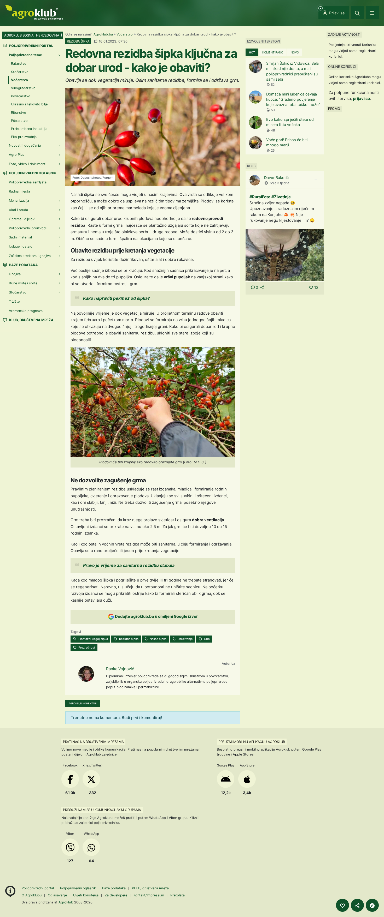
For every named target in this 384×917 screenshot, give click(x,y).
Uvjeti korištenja (85, 895)
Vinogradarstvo (23, 88)
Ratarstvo (18, 63)
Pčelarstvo (19, 121)
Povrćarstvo (20, 96)
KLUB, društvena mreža (31, 320)
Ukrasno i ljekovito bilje (29, 104)
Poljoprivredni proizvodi (27, 228)
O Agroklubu (32, 895)
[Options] (315, 179)
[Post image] (285, 254)
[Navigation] (372, 12)
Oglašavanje (57, 895)
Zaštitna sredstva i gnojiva (30, 256)
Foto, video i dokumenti (27, 164)
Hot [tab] (252, 52)
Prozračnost (86, 647)
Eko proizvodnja (24, 137)
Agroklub (66, 902)
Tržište (14, 301)
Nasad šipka (157, 639)
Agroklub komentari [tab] (83, 703)
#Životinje (281, 196)
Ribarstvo (18, 113)
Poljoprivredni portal (38, 888)
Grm (206, 639)
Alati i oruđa (18, 210)
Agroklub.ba (103, 34)
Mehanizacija (19, 200)
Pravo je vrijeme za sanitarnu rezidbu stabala (128, 565)
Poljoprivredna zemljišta (27, 182)
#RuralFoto (259, 196)
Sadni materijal (20, 237)
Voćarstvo (125, 34)
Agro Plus (16, 155)
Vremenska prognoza (26, 311)
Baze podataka (23, 265)
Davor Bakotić (276, 177)
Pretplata (177, 895)
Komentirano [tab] (272, 52)
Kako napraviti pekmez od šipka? (116, 298)
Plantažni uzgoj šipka (93, 639)
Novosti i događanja (25, 145)
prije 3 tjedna (279, 183)
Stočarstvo (19, 72)
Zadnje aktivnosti (344, 34)
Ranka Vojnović (120, 668)
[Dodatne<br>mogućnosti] (372, 905)
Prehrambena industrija (29, 129)
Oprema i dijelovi (22, 219)
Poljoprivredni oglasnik (32, 173)
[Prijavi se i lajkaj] (342, 905)
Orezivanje (185, 639)
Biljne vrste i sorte (23, 283)
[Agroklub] (34, 12)
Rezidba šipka (128, 639)
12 (316, 287)
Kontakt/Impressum (148, 895)
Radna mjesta (19, 191)
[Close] (357, 12)
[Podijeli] (357, 905)
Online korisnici (342, 66)
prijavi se (361, 98)
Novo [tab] (295, 52)
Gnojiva (15, 274)
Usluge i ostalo (20, 246)
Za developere (116, 895)
